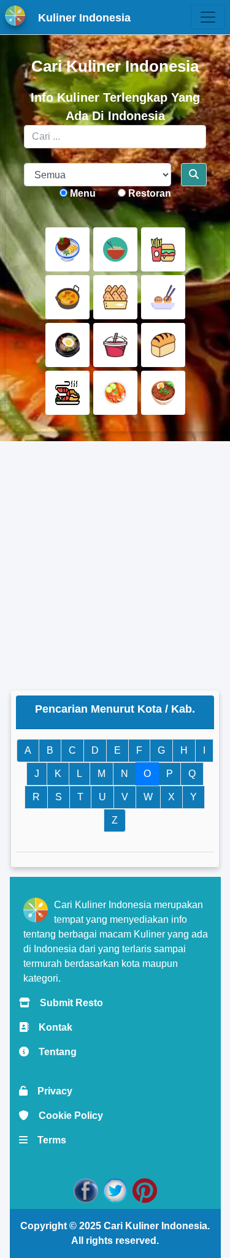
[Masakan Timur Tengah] (163, 393)
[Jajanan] (115, 297)
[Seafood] (67, 393)
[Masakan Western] (67, 249)
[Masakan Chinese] (115, 249)
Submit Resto (66, 1003)
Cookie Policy (66, 1115)
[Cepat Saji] (163, 249)
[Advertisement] (115, 566)
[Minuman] (115, 345)
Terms (47, 1140)
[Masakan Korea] (67, 345)
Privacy (50, 1091)
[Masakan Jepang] (163, 297)
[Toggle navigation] (208, 17)
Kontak (50, 1027)
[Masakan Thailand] (115, 393)
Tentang (53, 1052)
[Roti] (163, 345)
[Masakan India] (67, 297)
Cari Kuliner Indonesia (155, 1226)
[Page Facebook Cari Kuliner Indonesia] (86, 1189)
